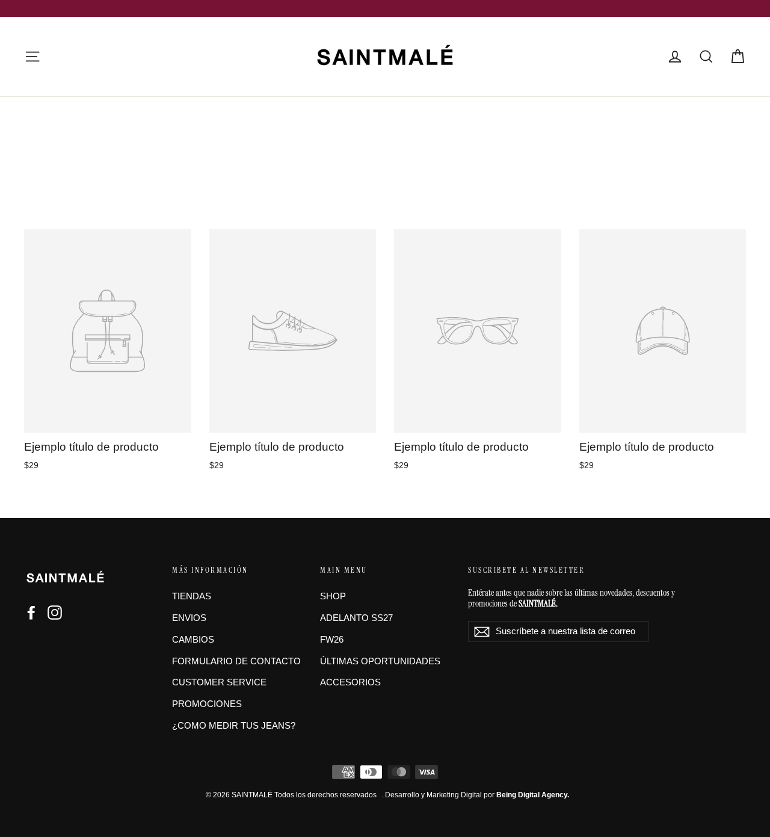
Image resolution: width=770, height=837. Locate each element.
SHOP (333, 596)
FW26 (331, 639)
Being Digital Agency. (532, 795)
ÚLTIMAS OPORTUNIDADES (380, 661)
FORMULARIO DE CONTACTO (236, 661)
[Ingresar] (675, 56)
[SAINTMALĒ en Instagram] (55, 612)
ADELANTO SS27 (356, 618)
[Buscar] (706, 56)
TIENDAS (191, 596)
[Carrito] (737, 56)
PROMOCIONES (207, 704)
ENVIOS (189, 618)
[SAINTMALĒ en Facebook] (31, 612)
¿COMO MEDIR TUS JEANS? (233, 725)
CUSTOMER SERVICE (219, 682)
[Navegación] (32, 56)
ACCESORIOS (350, 682)
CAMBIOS (193, 639)
